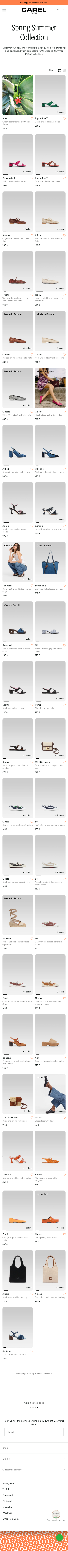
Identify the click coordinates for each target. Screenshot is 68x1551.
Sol (37, 821)
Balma (39, 1174)
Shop (5, 1448)
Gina (38, 645)
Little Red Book (10, 1518)
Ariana (6, 235)
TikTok (6, 1489)
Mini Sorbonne (43, 762)
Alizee (6, 468)
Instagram (8, 1483)
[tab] (5, 174)
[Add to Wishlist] (32, 118)
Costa (6, 821)
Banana (7, 1058)
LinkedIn (7, 1507)
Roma (38, 704)
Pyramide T (41, 118)
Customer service (12, 1469)
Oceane (39, 468)
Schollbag (41, 585)
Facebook (7, 1495)
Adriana (7, 1351)
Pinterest (7, 1501)
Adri (37, 1058)
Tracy (5, 294)
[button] (4, 11)
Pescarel (7, 585)
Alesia (6, 1294)
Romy (5, 704)
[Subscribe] (60, 1432)
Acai (5, 118)
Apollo (6, 526)
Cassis (6, 354)
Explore (6, 1458)
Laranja (39, 526)
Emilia (6, 1234)
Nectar (39, 1117)
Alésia (38, 1294)
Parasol (7, 938)
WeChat (7, 1513)
